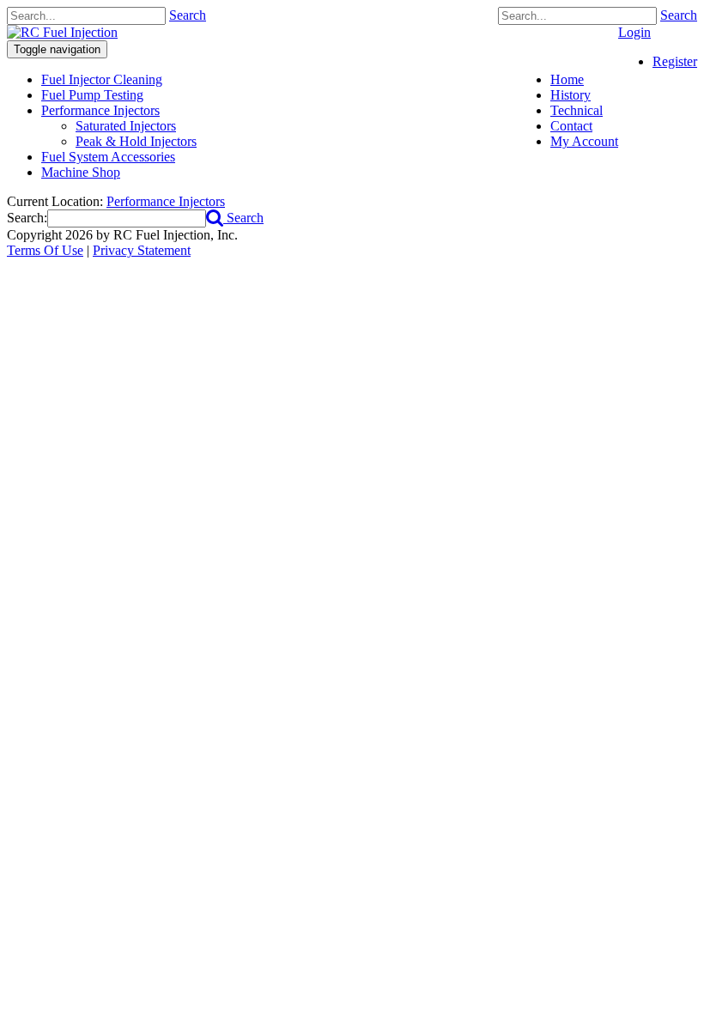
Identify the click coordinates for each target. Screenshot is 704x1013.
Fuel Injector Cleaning (101, 79)
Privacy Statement (142, 250)
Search (678, 15)
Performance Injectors (100, 110)
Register (674, 61)
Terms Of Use (45, 250)
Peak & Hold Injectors (136, 141)
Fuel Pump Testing (92, 95)
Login (634, 32)
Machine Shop (80, 172)
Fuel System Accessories (108, 156)
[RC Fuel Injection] (62, 32)
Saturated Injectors (126, 125)
